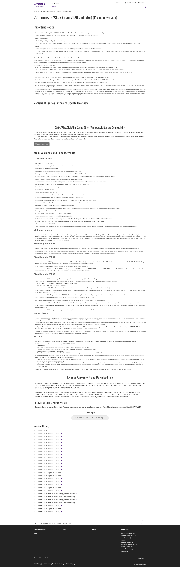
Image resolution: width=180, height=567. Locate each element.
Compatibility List (42, 144)
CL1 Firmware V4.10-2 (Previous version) (47, 473)
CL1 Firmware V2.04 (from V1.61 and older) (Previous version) (54, 500)
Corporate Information (126, 533)
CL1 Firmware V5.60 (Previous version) (47, 449)
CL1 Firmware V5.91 (41, 431)
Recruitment (124, 540)
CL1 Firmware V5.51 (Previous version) (47, 452)
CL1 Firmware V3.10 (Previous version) (47, 491)
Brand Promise (125, 538)
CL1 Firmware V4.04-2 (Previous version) (47, 476)
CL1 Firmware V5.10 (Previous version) (47, 458)
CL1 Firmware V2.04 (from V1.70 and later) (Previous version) (54, 503)
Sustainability (124, 551)
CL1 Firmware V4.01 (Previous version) (47, 482)
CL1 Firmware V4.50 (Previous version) (47, 470)
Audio (54, 6)
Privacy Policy (58, 563)
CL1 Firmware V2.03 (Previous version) (47, 506)
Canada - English (131, 2)
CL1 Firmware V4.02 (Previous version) (47, 479)
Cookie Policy (69, 563)
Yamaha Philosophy (126, 542)
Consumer (141, 3)
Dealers (118, 2)
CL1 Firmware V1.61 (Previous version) (47, 512)
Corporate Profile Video (127, 535)
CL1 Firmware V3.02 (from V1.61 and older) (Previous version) (54, 494)
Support (36, 11)
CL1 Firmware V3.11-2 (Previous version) (47, 488)
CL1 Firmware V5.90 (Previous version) (47, 434)
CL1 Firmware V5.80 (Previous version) (47, 443)
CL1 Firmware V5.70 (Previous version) (47, 446)
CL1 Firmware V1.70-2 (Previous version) (47, 509)
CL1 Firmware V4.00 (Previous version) (47, 485)
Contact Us (36, 563)
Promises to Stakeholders (128, 544)
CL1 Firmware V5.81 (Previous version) (47, 440)
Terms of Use (47, 563)
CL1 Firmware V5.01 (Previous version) (47, 461)
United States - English (42, 558)
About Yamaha (125, 529)
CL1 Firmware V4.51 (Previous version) (47, 467)
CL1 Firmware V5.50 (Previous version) (47, 455)
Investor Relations (125, 549)
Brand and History (125, 547)
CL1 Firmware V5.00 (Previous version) (47, 464)
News (64, 529)
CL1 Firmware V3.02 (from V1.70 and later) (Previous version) (54, 497)
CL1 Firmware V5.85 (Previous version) (47, 437)
